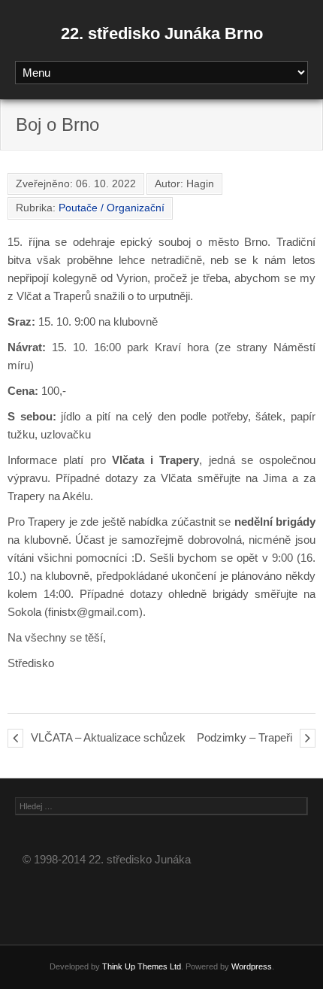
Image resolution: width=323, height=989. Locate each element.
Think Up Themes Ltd (141, 966)
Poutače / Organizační (112, 208)
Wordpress (251, 966)
